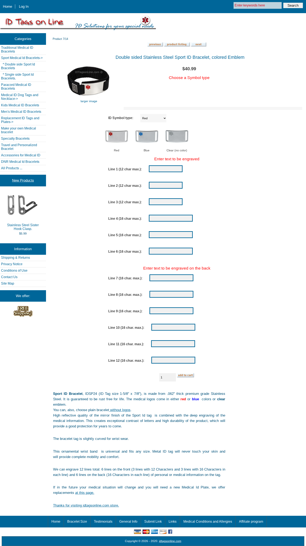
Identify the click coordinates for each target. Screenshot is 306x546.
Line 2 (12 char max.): (125, 185)
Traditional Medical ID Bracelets (17, 49)
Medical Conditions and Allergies (207, 521)
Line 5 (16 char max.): (125, 235)
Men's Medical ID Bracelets (21, 111)
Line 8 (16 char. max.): (125, 295)
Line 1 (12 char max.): (125, 169)
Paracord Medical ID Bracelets (16, 86)
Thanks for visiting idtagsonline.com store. (86, 505)
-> (22, 58)
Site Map (7, 283)
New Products (23, 180)
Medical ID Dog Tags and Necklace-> (19, 96)
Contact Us (9, 277)
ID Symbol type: (120, 118)
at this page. (84, 493)
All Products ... (11, 168)
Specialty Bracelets (15, 138)
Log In (24, 6)
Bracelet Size (77, 521)
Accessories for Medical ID (20, 155)
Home (7, 6)
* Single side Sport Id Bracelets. (17, 76)
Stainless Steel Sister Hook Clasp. (23, 227)
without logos (120, 410)
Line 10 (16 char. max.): (126, 328)
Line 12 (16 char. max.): (126, 361)
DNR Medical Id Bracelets (20, 161)
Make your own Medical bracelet (18, 130)
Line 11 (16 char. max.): (126, 344)
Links (173, 521)
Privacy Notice (11, 264)
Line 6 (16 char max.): (125, 251)
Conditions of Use (14, 270)
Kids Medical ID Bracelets (20, 105)
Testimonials (103, 521)
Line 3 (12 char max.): (125, 202)
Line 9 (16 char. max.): (125, 311)
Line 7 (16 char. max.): (125, 278)
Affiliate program (251, 521)
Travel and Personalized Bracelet (19, 147)
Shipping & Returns (15, 257)
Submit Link (153, 521)
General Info (128, 521)
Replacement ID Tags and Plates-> (20, 120)
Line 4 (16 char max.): (125, 218)
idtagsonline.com (170, 541)
